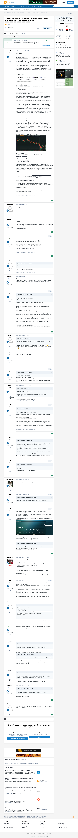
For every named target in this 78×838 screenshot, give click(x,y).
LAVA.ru (41, 798)
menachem (10, 204)
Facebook (42, 824)
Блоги (17, 6)
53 (10, 612)
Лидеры (34, 9)
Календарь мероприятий (9, 826)
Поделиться (38, 28)
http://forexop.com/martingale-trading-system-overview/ (37, 281)
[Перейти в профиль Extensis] (10, 606)
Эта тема (68, 6)
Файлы (23, 827)
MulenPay (42, 771)
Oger (9, 352)
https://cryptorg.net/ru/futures (27, 161)
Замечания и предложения (27, 828)
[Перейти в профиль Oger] (10, 356)
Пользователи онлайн (26, 9)
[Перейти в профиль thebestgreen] (10, 484)
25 (10, 229)
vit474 (9, 624)
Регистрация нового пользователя (18, 738)
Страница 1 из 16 (25, 33)
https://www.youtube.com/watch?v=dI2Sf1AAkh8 (41, 175)
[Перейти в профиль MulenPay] (38, 772)
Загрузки (27, 6)
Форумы (5, 9)
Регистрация (70, 2)
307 (10, 490)
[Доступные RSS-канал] (73, 817)
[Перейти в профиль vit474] (10, 628)
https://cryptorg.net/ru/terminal (25, 160)
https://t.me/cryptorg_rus (29, 180)
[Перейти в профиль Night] (10, 264)
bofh (70, 29)
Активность (34, 6)
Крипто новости (7, 823)
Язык (28, 833)
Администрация (25, 824)
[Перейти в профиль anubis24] (10, 223)
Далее (17, 33)
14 (10, 215)
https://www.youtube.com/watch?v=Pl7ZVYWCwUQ (31, 177)
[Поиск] (73, 6)
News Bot (42, 780)
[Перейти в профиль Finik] (6, 28)
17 (10, 270)
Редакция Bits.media (62, 826)
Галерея (11, 9)
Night (9, 260)
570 (10, 61)
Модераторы (17, 9)
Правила (40, 6)
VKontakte (42, 826)
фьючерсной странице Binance (32, 70)
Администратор (61, 823)
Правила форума (25, 823)
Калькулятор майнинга (8, 827)
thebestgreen (9, 479)
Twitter (41, 823)
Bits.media (7, 6)
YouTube (41, 828)
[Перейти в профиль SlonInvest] (10, 561)
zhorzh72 (42, 808)
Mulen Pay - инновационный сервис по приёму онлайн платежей (18, 770)
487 (10, 362)
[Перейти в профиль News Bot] (38, 781)
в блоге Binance (35, 69)
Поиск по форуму (25, 826)
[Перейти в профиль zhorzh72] (38, 809)
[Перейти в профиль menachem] (10, 209)
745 (10, 567)
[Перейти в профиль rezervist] (38, 790)
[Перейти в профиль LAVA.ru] (38, 799)
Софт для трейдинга (20, 28)
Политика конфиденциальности (37, 833)
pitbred (28, 338)
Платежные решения (17, 774)
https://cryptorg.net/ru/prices (21, 156)
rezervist (42, 789)
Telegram (42, 827)
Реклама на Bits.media (62, 824)
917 (10, 634)
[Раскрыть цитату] (17, 263)
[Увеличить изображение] (25, 248)
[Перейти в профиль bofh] (67, 30)
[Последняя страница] (20, 33)
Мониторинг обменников (9, 824)
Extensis (9, 602)
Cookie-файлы (48, 833)
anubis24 (9, 219)
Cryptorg (21, 57)
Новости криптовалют (17, 784)
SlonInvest (10, 557)
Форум (12, 6)
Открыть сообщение (46, 45)
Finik (12, 27)
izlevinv (20, 45)
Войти (63, 2)
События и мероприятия (62, 828)
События (22, 6)
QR (48, 836)
